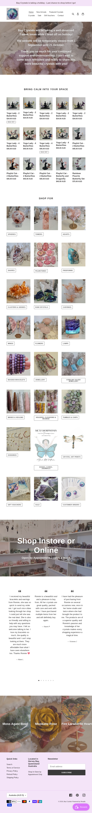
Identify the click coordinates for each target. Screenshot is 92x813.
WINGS (10, 343)
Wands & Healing (15, 417)
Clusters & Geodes (17, 307)
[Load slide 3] (43, 680)
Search (9, 764)
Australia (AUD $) (16, 795)
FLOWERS (39, 343)
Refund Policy (12, 774)
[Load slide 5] (48, 680)
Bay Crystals (68, 801)
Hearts (66, 234)
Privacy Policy (12, 771)
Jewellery (40, 380)
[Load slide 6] (51, 680)
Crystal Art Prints (72, 457)
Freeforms (68, 270)
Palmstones (40, 271)
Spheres (12, 234)
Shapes (11, 270)
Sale (37, 505)
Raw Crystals (41, 307)
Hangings (12, 455)
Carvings (67, 307)
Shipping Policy (13, 777)
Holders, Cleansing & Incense (46, 418)
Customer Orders (71, 505)
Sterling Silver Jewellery (73, 380)
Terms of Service (13, 768)
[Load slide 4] (46, 680)
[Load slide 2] (41, 680)
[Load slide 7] (53, 680)
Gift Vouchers (14, 505)
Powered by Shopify (78, 801)
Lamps (66, 343)
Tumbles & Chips (70, 417)
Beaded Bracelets (16, 380)
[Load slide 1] (39, 680)
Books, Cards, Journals (45, 467)
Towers (38, 234)
